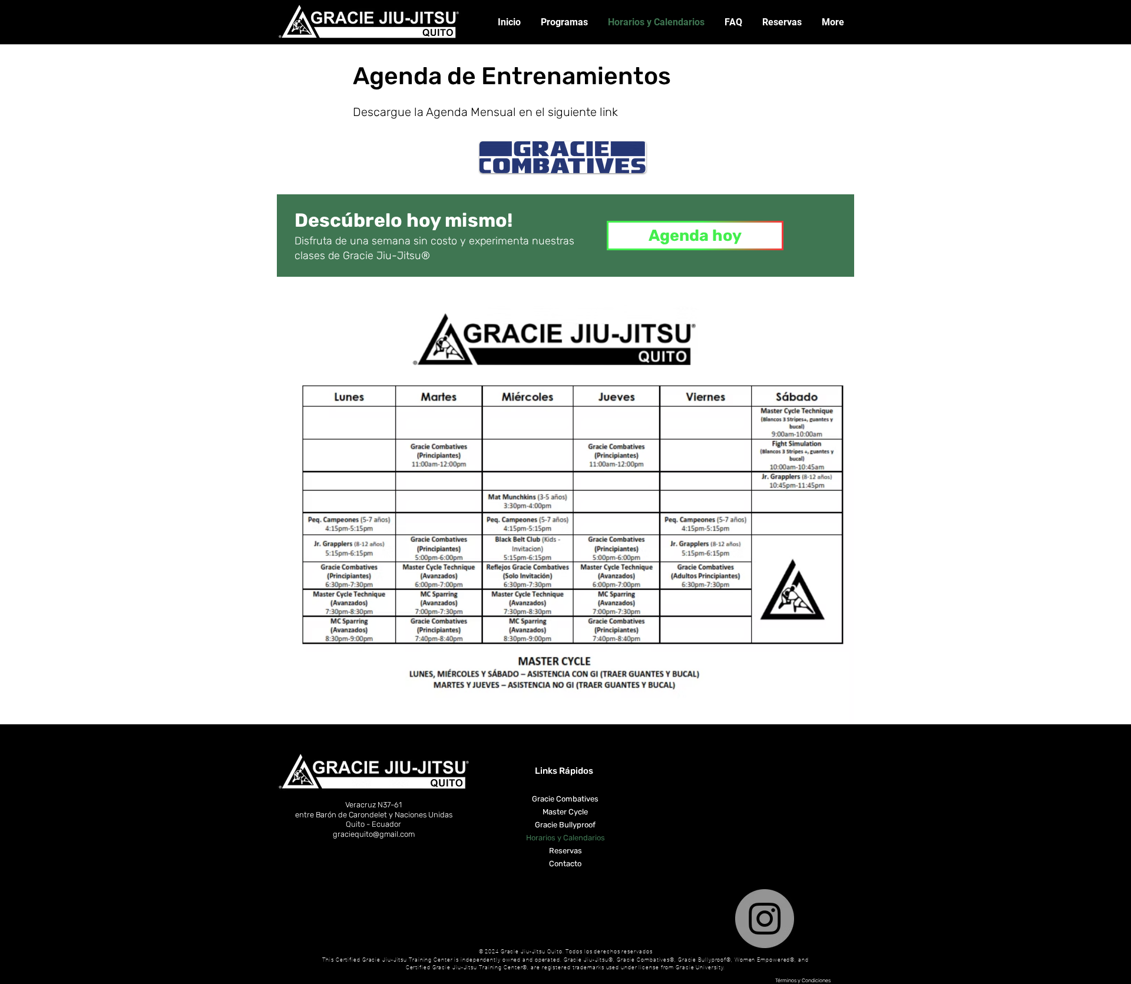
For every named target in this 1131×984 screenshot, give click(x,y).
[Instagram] (764, 918)
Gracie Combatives (565, 798)
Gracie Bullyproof (565, 824)
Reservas (565, 850)
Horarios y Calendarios (565, 837)
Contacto (565, 863)
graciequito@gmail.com (374, 834)
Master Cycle (565, 811)
